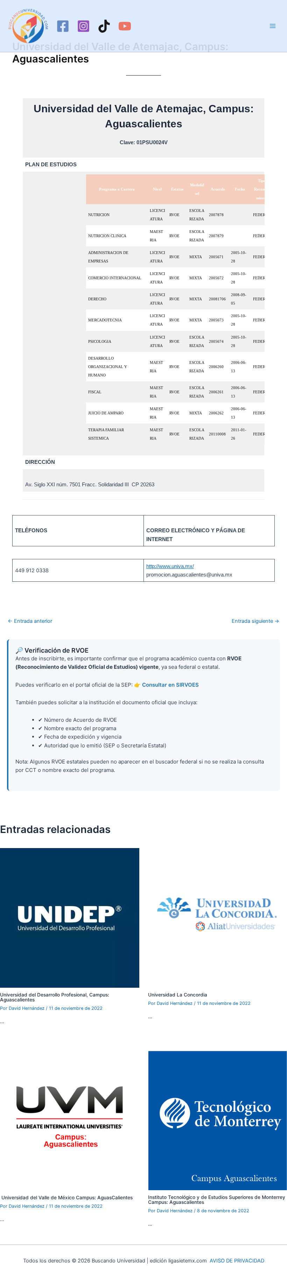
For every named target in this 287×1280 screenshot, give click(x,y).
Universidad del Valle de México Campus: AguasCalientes (66, 1197)
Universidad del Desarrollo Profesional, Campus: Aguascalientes (54, 997)
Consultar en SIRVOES (170, 684)
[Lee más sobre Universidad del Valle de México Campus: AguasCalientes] (69, 1120)
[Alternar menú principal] (272, 26)
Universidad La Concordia (177, 995)
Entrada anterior (30, 621)
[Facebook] (63, 26)
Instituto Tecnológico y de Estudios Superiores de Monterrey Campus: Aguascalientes (216, 1199)
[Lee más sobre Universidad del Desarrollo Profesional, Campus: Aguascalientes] (69, 917)
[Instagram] (83, 26)
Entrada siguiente (255, 621)
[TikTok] (104, 26)
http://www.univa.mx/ (170, 566)
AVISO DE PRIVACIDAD (237, 1261)
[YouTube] (125, 26)
